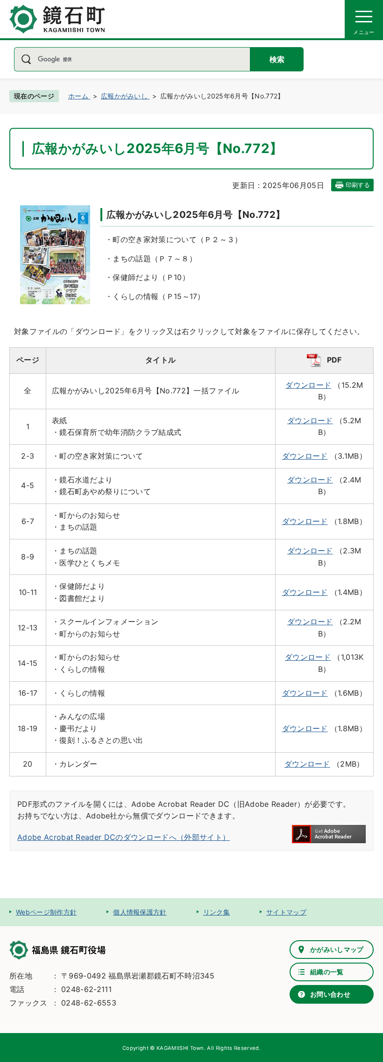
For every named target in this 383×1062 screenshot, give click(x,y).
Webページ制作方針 (46, 912)
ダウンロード (308, 385)
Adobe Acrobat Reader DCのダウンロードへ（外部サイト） (123, 837)
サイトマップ (286, 912)
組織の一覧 (327, 972)
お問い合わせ (330, 994)
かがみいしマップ (337, 949)
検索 (277, 59)
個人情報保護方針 (140, 912)
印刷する (358, 185)
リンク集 (216, 912)
